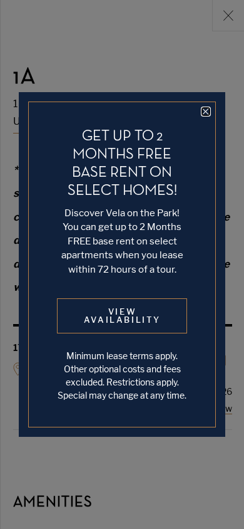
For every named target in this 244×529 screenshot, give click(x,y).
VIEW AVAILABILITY (122, 315)
